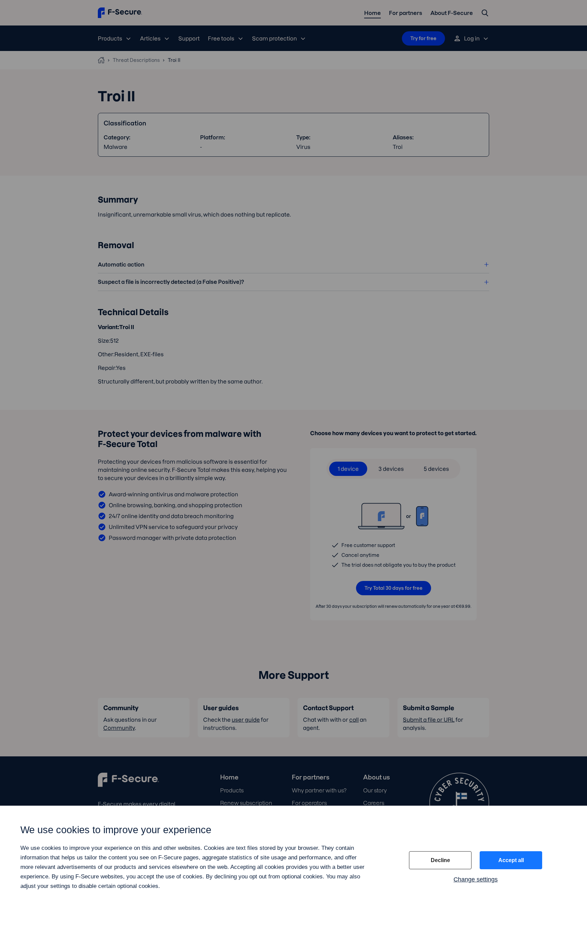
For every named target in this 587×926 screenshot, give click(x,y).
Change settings (475, 879)
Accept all (511, 860)
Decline (440, 860)
